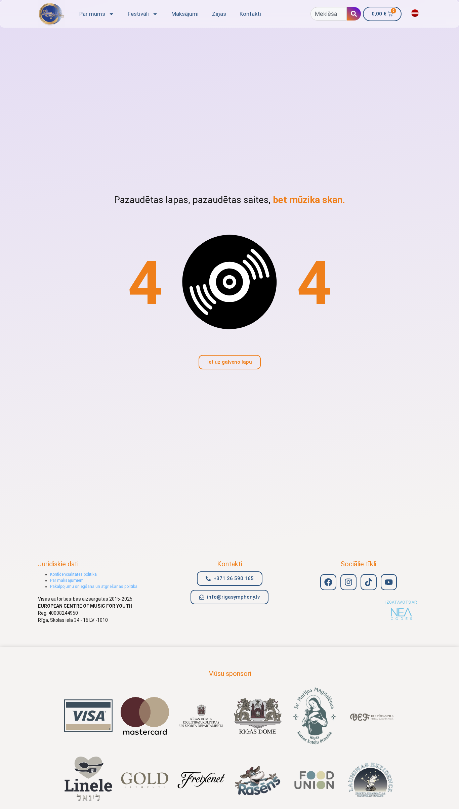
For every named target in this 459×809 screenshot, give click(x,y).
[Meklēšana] (354, 14)
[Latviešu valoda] (415, 13)
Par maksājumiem (67, 580)
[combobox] (328, 14)
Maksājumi (185, 13)
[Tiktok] (369, 582)
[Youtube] (389, 582)
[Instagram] (348, 582)
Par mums (92, 13)
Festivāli (138, 13)
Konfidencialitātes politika (73, 574)
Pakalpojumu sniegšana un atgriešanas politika (93, 586)
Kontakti (250, 13)
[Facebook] (328, 582)
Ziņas (219, 13)
